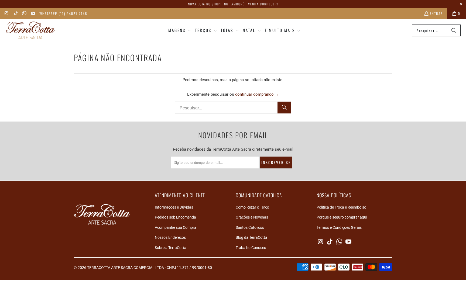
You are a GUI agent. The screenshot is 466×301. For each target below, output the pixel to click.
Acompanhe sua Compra (175, 227)
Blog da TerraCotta (251, 237)
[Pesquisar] (454, 30)
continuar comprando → (257, 94)
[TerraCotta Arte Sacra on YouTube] (32, 13)
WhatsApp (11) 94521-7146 (63, 13)
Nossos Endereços (170, 237)
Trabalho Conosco (251, 247)
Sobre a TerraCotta (170, 247)
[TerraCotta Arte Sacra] (30, 31)
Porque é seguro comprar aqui (342, 217)
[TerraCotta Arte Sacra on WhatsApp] (24, 13)
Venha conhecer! (263, 4)
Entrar (436, 13)
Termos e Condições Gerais (339, 227)
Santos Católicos (250, 227)
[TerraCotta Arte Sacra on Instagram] (6, 13)
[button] (178, 30)
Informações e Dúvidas (174, 207)
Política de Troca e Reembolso (341, 207)
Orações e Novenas (252, 217)
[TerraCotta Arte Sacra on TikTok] (15, 13)
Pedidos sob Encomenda (175, 217)
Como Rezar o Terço (252, 207)
